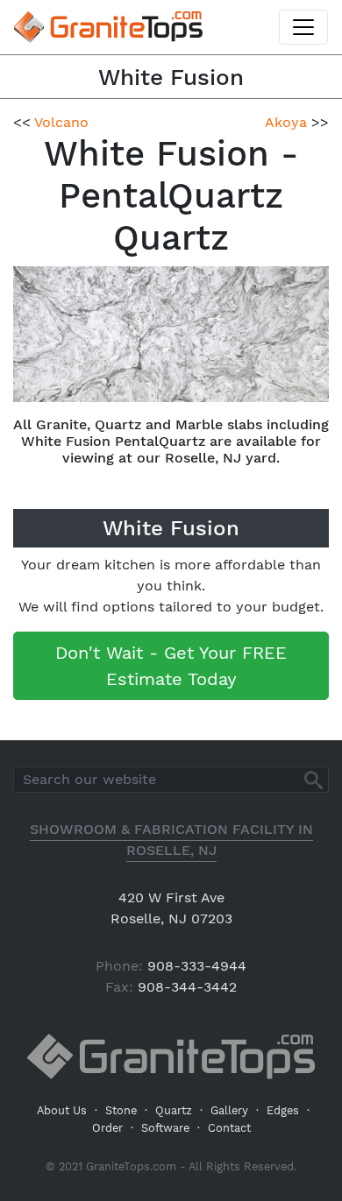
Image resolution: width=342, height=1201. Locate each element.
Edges (283, 1110)
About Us (62, 1110)
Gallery (229, 1110)
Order (107, 1127)
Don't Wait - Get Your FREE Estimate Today (171, 665)
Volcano (61, 122)
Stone (121, 1110)
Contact (229, 1127)
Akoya (286, 122)
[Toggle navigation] (303, 27)
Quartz (173, 1110)
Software (165, 1127)
